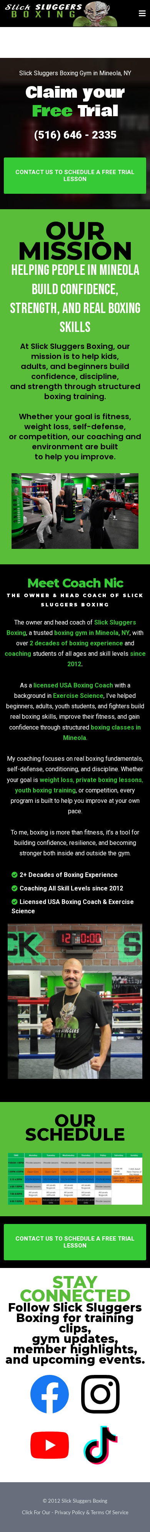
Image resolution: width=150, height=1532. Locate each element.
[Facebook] (49, 1394)
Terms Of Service (109, 1512)
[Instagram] (100, 1394)
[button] (141, 13)
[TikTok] (100, 1445)
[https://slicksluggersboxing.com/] (61, 13)
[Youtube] (49, 1445)
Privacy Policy (70, 1512)
